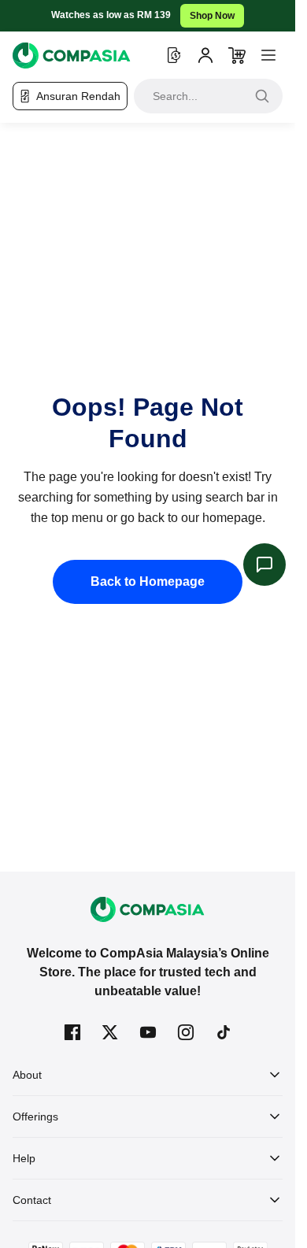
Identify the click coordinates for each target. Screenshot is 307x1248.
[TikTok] (223, 1032)
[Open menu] (268, 55)
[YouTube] (148, 1032)
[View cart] (237, 55)
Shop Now (212, 15)
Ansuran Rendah (78, 96)
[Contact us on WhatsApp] (264, 564)
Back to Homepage (148, 581)
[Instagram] (185, 1032)
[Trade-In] (174, 55)
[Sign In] (205, 55)
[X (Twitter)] (110, 1032)
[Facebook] (72, 1032)
